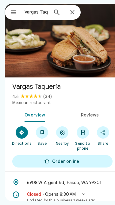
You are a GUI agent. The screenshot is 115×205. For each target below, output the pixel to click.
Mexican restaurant (31, 102)
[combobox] (36, 12)
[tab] (33, 114)
